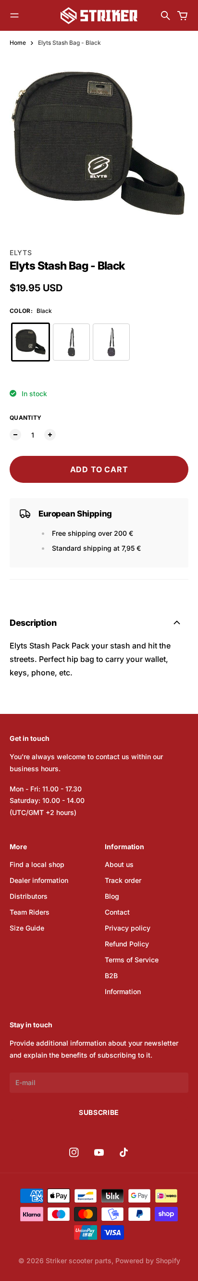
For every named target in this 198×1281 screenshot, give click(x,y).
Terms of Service (132, 960)
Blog (112, 896)
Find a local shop (37, 864)
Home (18, 42)
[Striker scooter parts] (99, 15)
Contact (117, 912)
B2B (111, 975)
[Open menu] (14, 15)
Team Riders (30, 912)
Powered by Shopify (147, 1260)
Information (123, 991)
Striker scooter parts (78, 1260)
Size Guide (27, 928)
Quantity (25, 417)
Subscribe (99, 1112)
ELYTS (21, 252)
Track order (123, 880)
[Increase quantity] (50, 434)
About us (119, 864)
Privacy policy (127, 928)
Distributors (29, 896)
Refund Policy (127, 944)
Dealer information (39, 880)
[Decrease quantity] (15, 434)
